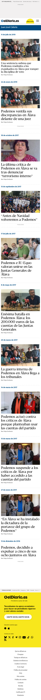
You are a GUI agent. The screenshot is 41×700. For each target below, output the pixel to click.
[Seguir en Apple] (9, 628)
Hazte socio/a (30, 21)
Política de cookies (20, 679)
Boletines (20, 689)
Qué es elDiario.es (20, 651)
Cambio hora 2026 (16, 590)
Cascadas (32, 590)
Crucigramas (23, 590)
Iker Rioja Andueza (7, 75)
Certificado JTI (20, 692)
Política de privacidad (20, 670)
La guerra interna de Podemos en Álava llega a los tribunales (20, 373)
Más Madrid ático (36, 1)
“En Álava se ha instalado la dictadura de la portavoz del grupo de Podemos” (20, 524)
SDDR (28, 590)
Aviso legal (20, 667)
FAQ (20, 673)
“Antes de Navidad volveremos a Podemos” (19, 217)
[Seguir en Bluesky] (5, 637)
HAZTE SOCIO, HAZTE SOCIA (18, 617)
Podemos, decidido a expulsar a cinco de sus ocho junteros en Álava (18, 551)
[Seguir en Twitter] (9, 637)
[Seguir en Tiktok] (28, 637)
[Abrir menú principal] (37, 21)
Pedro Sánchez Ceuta (17, 1)
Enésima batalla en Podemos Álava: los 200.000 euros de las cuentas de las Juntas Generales (17, 321)
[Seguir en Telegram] (16, 637)
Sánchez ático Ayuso (27, 1)
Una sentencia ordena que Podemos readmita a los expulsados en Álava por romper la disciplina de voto (20, 67)
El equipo (20, 654)
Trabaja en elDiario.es (20, 657)
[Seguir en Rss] (5, 640)
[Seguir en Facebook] (13, 637)
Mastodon (20, 695)
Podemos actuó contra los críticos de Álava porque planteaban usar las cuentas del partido (19, 422)
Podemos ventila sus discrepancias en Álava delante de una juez (18, 115)
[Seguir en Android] (5, 628)
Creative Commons (21, 664)
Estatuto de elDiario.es (20, 660)
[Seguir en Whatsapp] (32, 637)
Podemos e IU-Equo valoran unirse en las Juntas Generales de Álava (16, 268)
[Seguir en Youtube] (24, 637)
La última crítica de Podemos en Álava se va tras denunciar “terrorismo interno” (19, 170)
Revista (20, 686)
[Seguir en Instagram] (20, 637)
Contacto (20, 683)
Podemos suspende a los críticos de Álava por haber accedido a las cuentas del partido (19, 473)
